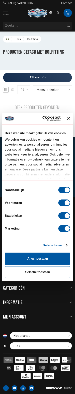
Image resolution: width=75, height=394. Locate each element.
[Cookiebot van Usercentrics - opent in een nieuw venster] (45, 118)
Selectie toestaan (37, 272)
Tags (18, 39)
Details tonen (52, 245)
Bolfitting (32, 39)
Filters (35, 77)
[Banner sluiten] (68, 118)
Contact (66, 3)
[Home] (7, 39)
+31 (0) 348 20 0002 (21, 3)
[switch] (64, 202)
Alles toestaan (37, 258)
